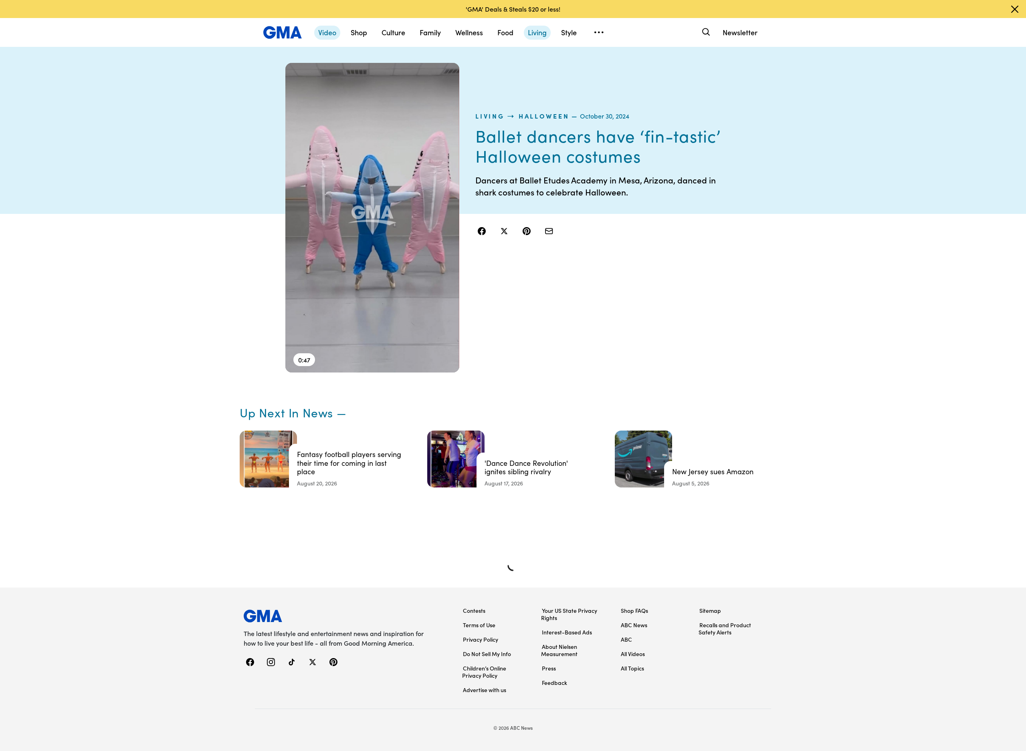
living (489, 115)
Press (549, 668)
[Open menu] (599, 32)
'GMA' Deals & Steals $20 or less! (513, 8)
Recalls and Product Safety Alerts (725, 628)
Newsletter (740, 32)
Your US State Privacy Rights (569, 614)
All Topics (632, 668)
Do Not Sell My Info (487, 654)
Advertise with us (484, 690)
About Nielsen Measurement (559, 650)
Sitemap (710, 610)
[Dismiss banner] (1015, 9)
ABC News (634, 625)
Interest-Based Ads (567, 632)
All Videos (633, 654)
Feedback (554, 683)
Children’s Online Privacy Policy (484, 671)
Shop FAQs (634, 610)
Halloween (544, 115)
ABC (626, 639)
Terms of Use (479, 625)
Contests (474, 610)
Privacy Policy (480, 639)
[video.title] (372, 217)
